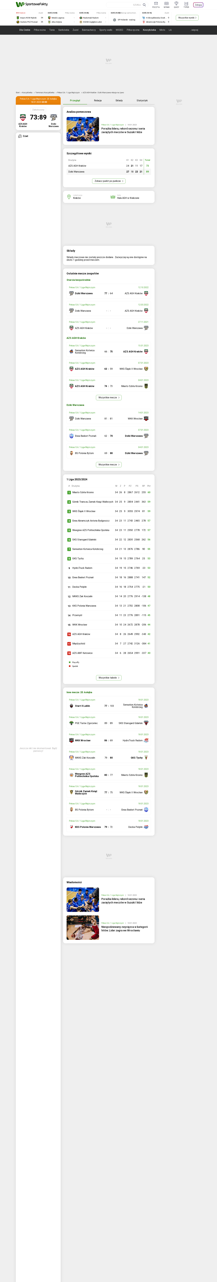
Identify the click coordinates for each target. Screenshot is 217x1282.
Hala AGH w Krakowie (128, 198)
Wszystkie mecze (108, 397)
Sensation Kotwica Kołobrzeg (87, 549)
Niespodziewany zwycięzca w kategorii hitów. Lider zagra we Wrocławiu (124, 928)
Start (18, 93)
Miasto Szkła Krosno (83, 492)
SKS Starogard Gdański (84, 539)
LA (170, 30)
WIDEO (119, 30)
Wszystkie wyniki (186, 18)
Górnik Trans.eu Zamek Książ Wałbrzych (92, 501)
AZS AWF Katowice (82, 653)
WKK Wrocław (79, 624)
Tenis (52, 30)
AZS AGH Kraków (81, 634)
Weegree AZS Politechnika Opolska (90, 530)
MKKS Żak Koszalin (82, 596)
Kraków (77, 198)
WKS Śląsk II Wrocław (83, 511)
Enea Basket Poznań (83, 577)
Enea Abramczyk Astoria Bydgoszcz (91, 520)
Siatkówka (63, 30)
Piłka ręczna (133, 30)
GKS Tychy (78, 558)
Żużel (75, 30)
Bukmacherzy (89, 30)
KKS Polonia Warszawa (84, 605)
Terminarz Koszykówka (45, 93)
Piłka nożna (40, 30)
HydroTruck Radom (82, 568)
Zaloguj (198, 5)
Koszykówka (149, 30)
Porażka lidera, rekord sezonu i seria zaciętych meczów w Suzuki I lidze (123, 130)
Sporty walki (105, 30)
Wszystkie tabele (108, 677)
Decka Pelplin (79, 586)
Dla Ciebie (24, 30)
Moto (162, 30)
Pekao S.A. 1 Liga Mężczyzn (68, 93)
